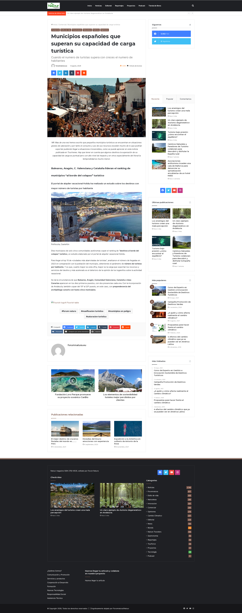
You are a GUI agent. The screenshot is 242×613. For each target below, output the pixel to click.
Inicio (89, 6)
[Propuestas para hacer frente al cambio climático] (159, 328)
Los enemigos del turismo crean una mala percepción (179, 110)
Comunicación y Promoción (58, 575)
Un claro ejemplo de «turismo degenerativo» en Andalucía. (179, 122)
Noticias (98, 6)
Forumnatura (76, 30)
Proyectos (131, 6)
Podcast (142, 6)
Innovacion (152, 504)
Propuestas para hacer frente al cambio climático (178, 327)
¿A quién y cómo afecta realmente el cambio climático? (179, 315)
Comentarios (185, 99)
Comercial (62, 25)
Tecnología (152, 552)
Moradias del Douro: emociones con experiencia (96, 440)
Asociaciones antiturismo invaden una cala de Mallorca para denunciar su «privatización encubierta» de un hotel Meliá (179, 168)
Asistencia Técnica (55, 598)
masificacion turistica (92, 311)
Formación (51, 586)
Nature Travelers (154, 532)
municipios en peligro (120, 311)
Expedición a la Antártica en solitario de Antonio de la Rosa (127, 441)
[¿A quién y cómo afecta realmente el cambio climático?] (159, 315)
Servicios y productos (56, 579)
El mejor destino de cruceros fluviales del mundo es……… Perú (64, 441)
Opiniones (104, 30)
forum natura (69, 311)
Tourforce (152, 544)
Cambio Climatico (155, 516)
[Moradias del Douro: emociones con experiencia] (96, 429)
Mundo (150, 528)
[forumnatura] (53, 6)
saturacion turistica (96, 316)
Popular (169, 99)
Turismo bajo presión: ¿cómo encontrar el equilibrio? (87, 13)
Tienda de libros (155, 6)
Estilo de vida (65, 30)
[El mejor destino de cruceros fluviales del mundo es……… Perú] (65, 429)
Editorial (108, 6)
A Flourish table (72, 302)
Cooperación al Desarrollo (57, 583)
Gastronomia (153, 536)
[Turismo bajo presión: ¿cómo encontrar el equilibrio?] (159, 135)
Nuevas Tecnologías (55, 590)
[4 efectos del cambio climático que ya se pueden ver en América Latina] (159, 339)
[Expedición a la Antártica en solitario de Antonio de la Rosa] (128, 429)
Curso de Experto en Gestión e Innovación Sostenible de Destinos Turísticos (178, 291)
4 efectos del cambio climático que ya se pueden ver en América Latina (178, 340)
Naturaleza (87, 30)
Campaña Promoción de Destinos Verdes (179, 303)
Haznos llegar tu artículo (95, 580)
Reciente (155, 99)
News (150, 524)
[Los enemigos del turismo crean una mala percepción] (159, 112)
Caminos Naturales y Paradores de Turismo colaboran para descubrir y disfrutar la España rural (178, 149)
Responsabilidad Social (56, 594)
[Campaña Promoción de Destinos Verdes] (159, 305)
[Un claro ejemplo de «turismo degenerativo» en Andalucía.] (159, 123)
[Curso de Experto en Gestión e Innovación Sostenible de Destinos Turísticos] (159, 291)
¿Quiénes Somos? (54, 571)
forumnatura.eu (61, 66)
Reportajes (119, 6)
